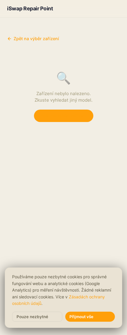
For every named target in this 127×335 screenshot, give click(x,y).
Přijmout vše (81, 316)
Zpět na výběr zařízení (36, 38)
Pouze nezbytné (32, 316)
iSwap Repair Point (30, 8)
